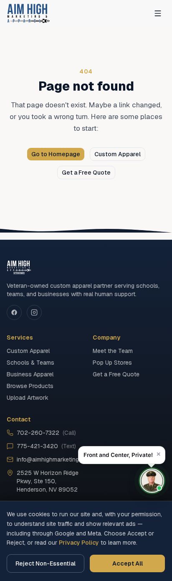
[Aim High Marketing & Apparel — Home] (28, 13)
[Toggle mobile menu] (157, 13)
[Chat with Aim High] (152, 480)
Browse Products (30, 386)
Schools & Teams (30, 362)
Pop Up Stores (112, 362)
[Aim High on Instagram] (34, 312)
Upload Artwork (27, 397)
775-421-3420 (46, 446)
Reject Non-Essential (45, 563)
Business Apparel (30, 374)
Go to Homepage (55, 154)
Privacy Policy (79, 542)
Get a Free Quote (86, 172)
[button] (121, 455)
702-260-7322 (46, 432)
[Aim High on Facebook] (14, 312)
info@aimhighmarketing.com (48, 459)
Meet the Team (113, 351)
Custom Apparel (117, 154)
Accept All (127, 563)
